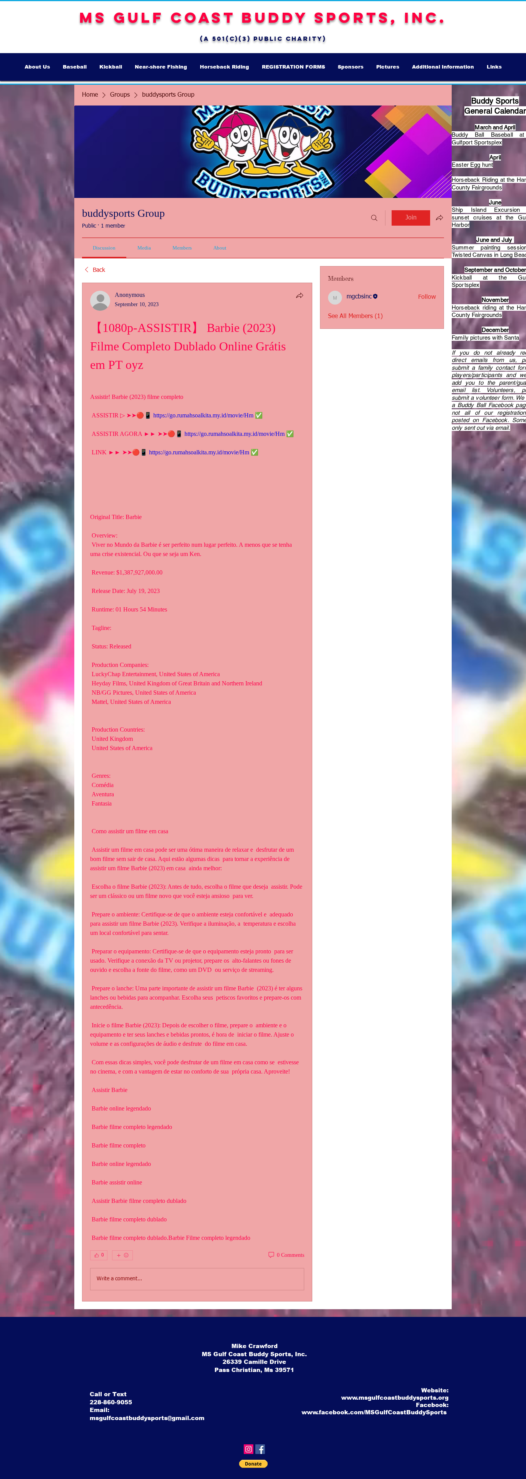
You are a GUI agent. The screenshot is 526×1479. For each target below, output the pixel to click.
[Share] (299, 295)
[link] (104, 248)
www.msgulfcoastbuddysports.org (395, 1397)
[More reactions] (122, 1255)
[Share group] (439, 217)
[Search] (374, 218)
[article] (197, 792)
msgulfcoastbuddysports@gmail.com (147, 1418)
